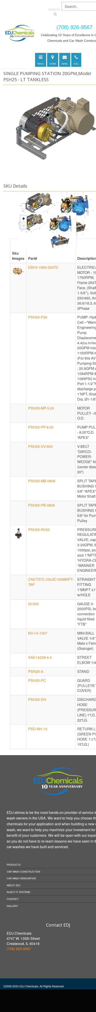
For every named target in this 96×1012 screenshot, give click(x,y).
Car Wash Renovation (21, 878)
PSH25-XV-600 (40, 446)
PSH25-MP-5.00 (41, 408)
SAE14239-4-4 (40, 657)
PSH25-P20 (37, 317)
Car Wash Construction (23, 871)
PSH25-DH (37, 699)
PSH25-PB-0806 (41, 505)
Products (14, 864)
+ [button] (23, 218)
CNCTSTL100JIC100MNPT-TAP (51, 582)
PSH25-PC (37, 680)
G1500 (33, 603)
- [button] (23, 225)
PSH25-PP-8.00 (41, 427)
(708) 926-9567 (19, 948)
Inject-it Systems (18, 892)
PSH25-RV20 (39, 529)
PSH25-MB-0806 (41, 480)
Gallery (12, 906)
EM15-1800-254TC (43, 267)
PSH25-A (35, 671)
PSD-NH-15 (37, 728)
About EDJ (14, 885)
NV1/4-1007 (37, 633)
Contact (13, 899)
